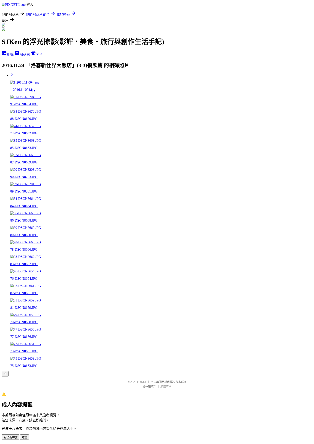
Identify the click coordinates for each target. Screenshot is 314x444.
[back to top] (5, 373)
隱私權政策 (149, 386)
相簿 (11, 54)
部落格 (25, 54)
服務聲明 (166, 386)
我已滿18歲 (10, 437)
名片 (39, 54)
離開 (24, 437)
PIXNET (142, 382)
